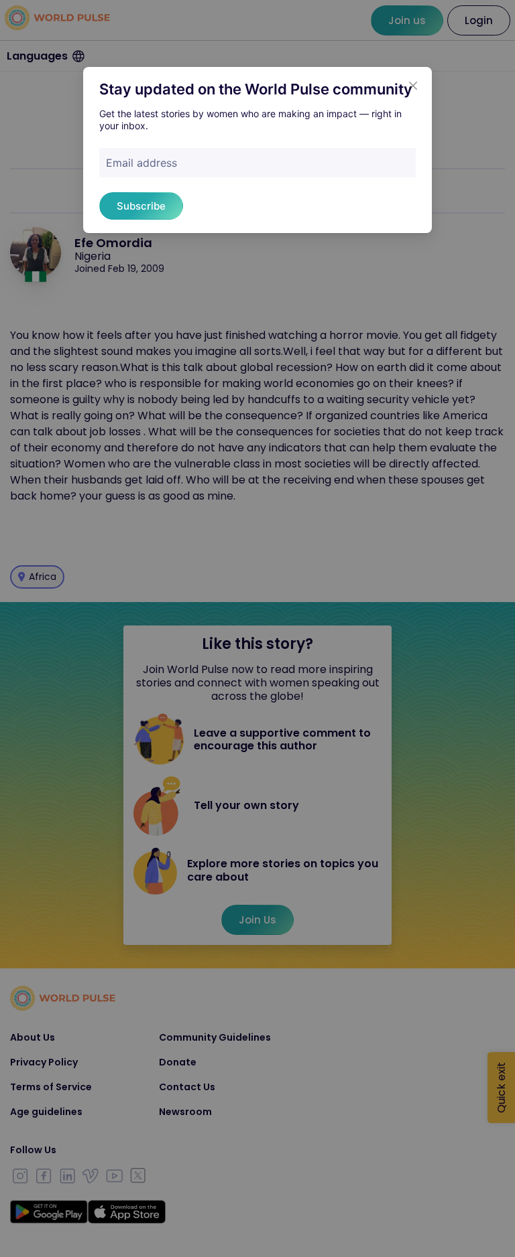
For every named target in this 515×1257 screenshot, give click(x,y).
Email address (141, 162)
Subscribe (141, 206)
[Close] (413, 85)
